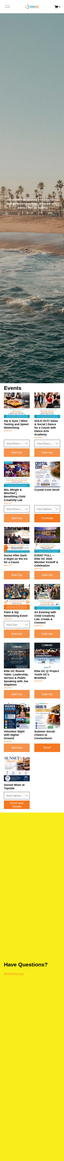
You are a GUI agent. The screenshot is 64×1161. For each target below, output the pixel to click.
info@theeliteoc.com (14, 973)
